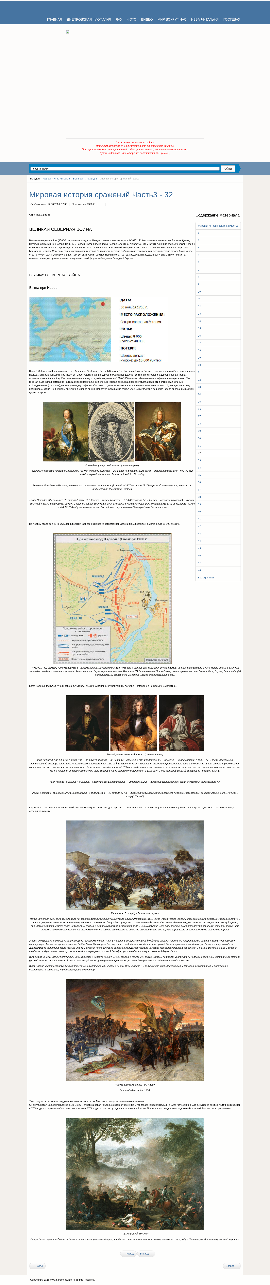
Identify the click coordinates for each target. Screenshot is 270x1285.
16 (199, 335)
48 (199, 570)
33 (199, 460)
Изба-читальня (62, 178)
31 (199, 445)
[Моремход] (44, 8)
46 (199, 555)
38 (199, 497)
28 (199, 423)
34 (199, 467)
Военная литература (85, 178)
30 (199, 438)
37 (199, 489)
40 (199, 511)
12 (199, 306)
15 (199, 328)
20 (199, 365)
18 (199, 350)
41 (199, 519)
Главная (46, 178)
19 (199, 357)
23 (199, 387)
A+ (232, 186)
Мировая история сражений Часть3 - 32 (101, 194)
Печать (101, 204)
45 (199, 548)
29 (199, 431)
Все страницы (206, 577)
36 (199, 482)
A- (239, 186)
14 (199, 321)
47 (199, 563)
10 (199, 291)
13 (199, 313)
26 (199, 409)
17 (199, 343)
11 (199, 299)
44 (199, 541)
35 (199, 475)
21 (199, 372)
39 (199, 504)
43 (199, 533)
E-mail (109, 204)
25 (199, 401)
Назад (130, 1253)
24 (199, 394)
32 (199, 453)
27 (199, 416)
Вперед (144, 1253)
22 (199, 379)
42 (199, 526)
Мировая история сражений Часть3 (218, 225)
